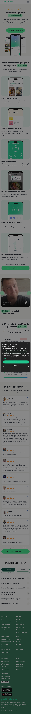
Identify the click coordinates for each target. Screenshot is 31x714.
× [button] (27, 344)
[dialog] (15, 357)
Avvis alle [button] (16, 365)
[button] (15, 369)
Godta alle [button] (16, 362)
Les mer (4, 358)
